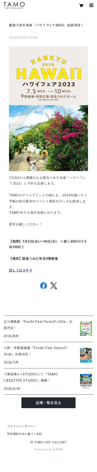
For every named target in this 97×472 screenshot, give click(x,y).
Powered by (43, 449)
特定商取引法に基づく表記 (24, 434)
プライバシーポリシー (21, 426)
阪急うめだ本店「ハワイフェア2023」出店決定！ (46, 25)
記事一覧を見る (48, 403)
